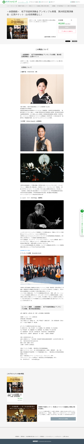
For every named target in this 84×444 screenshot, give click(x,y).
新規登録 (73, 1)
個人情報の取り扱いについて (32, 436)
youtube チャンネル (25, 250)
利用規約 (17, 436)
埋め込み (75, 41)
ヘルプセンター (58, 436)
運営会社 (23, 436)
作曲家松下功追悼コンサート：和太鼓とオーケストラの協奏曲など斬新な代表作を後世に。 (56, 407)
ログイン (78, 1)
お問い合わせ (66, 436)
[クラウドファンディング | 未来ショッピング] (10, 1)
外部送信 (42, 436)
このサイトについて (44, 1)
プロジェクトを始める (34, 1)
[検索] (27, 2)
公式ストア (52, 1)
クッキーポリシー (49, 436)
